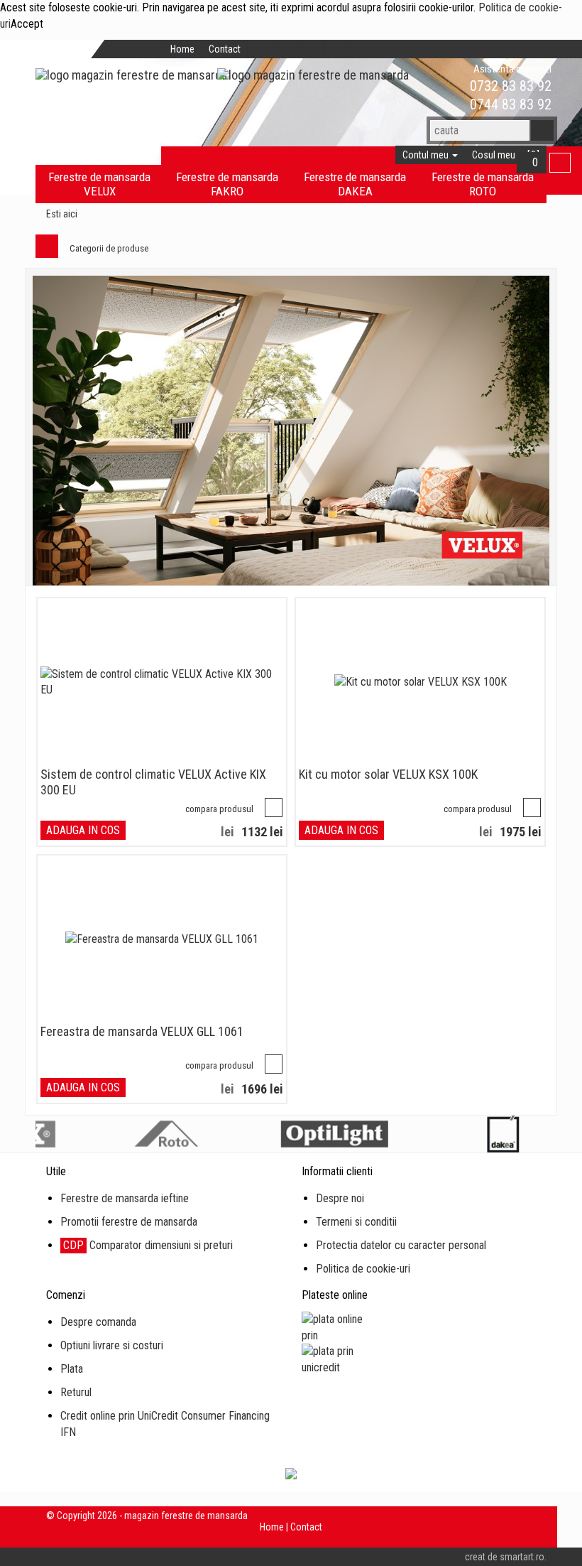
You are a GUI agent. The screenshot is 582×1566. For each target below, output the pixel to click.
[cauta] (542, 130)
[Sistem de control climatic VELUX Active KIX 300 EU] (161, 682)
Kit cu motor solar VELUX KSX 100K (388, 774)
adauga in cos (83, 830)
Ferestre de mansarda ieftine (124, 1198)
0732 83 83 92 (508, 85)
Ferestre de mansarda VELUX (99, 184)
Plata (71, 1369)
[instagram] (311, 49)
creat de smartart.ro (504, 1556)
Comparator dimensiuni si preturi (148, 1245)
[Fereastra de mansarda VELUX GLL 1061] (161, 940)
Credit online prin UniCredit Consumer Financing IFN (165, 1424)
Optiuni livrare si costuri (111, 1345)
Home (182, 49)
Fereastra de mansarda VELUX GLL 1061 (141, 1031)
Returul (76, 1392)
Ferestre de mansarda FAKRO (227, 184)
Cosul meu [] (505, 155)
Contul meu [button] (426, 155)
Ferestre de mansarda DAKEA (355, 184)
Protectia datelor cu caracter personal (401, 1245)
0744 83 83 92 (508, 104)
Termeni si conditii (356, 1221)
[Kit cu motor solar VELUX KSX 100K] (420, 682)
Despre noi (340, 1198)
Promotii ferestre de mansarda (128, 1221)
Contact (225, 49)
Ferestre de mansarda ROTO (483, 184)
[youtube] (337, 49)
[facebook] (260, 49)
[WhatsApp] (445, 86)
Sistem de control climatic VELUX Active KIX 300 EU (153, 782)
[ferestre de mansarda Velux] (291, 431)
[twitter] (286, 49)
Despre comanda (98, 1322)
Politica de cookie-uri (363, 1268)
